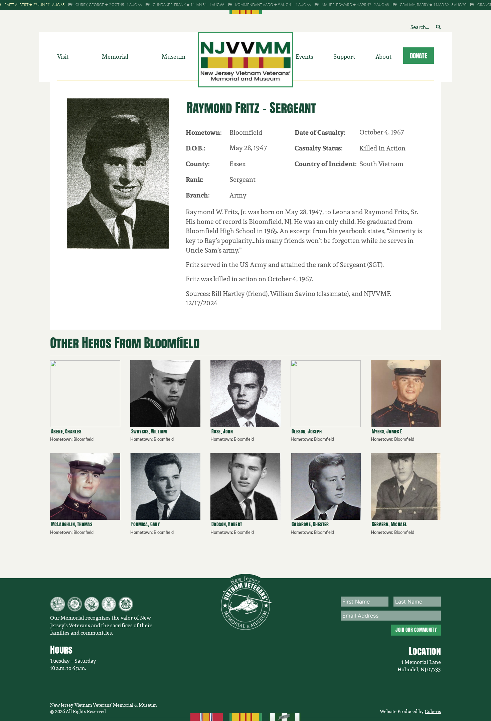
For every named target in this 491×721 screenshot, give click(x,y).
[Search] (438, 27)
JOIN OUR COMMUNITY (416, 630)
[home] (245, 59)
